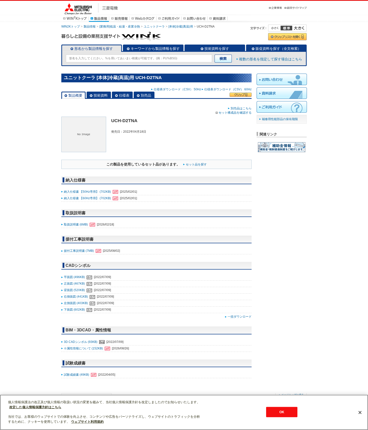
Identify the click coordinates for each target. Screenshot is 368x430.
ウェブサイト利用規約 (87, 421)
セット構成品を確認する (235, 112)
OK (281, 412)
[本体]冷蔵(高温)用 (180, 26)
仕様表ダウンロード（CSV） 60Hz (228, 89)
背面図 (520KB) (75, 290)
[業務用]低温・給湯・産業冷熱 (119, 26)
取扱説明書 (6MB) (76, 224)
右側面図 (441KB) (76, 296)
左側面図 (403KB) (76, 303)
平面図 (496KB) (75, 277)
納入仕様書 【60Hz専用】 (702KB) (88, 198)
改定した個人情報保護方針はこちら (35, 407)
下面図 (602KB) (75, 309)
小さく (277, 28)
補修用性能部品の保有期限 (280, 119)
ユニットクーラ (154, 26)
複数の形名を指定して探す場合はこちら (270, 59)
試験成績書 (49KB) (77, 374)
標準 (286, 28)
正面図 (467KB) (75, 283)
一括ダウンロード (240, 316)
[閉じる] (359, 412)
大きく (297, 28)
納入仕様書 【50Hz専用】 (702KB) (88, 191)
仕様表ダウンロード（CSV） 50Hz (177, 89)
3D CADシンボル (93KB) (81, 342)
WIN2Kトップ (70, 26)
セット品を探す (196, 164)
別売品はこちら (241, 108)
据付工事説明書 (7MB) (79, 251)
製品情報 (90, 26)
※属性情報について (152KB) (84, 348)
